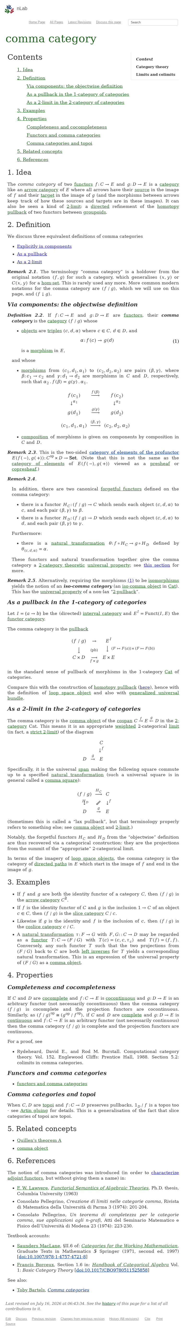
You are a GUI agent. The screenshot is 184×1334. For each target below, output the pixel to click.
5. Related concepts (39, 151)
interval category (102, 613)
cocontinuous (120, 998)
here (145, 687)
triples (54, 330)
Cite (147, 1319)
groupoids (94, 212)
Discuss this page (108, 22)
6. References (32, 159)
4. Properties (32, 118)
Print (159, 1319)
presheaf (160, 463)
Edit (8, 1319)
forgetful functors (121, 488)
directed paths (50, 863)
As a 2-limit (29, 261)
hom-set (50, 282)
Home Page (37, 22)
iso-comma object (141, 586)
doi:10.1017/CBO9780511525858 (112, 1270)
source (142, 189)
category (169, 184)
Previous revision (44, 1319)
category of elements (38, 463)
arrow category (41, 189)
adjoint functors (25, 1178)
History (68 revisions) (124, 1319)
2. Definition (31, 78)
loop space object (70, 692)
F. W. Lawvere (32, 1187)
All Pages (56, 22)
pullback (78, 628)
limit (174, 726)
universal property (108, 565)
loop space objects (92, 858)
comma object (85, 720)
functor (39, 939)
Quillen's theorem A (39, 1140)
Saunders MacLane (38, 1245)
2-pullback (124, 591)
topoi (48, 1104)
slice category (88, 913)
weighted (125, 726)
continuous (19, 1020)
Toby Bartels (31, 1289)
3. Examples (31, 110)
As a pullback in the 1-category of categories (78, 94)
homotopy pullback (115, 687)
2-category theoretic (62, 565)
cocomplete (55, 998)
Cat (172, 586)
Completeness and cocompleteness (67, 127)
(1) (131, 580)
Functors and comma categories (63, 135)
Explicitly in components (44, 246)
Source (10, 1324)
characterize (165, 1172)
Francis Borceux (35, 1264)
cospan (124, 720)
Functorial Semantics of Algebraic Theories (100, 1187)
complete (131, 1014)
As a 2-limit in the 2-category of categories (75, 102)
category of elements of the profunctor (134, 452)
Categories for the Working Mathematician (129, 1245)
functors (83, 184)
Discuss (21, 1319)
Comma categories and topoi (59, 143)
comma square (61, 780)
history (108, 1303)
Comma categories (68, 1289)
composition (34, 436)
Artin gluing (34, 1110)
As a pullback (32, 253)
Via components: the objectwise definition (75, 86)
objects (29, 330)
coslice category (44, 926)
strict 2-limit (43, 731)
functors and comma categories (52, 1083)
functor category (25, 618)
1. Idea (25, 69)
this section (157, 565)
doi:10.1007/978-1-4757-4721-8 (52, 1256)
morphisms (33, 370)
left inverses (96, 951)
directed (100, 206)
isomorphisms (163, 580)
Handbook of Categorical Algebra (130, 1264)
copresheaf (24, 469)
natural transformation (78, 543)
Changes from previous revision (82, 1319)
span (83, 769)
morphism (41, 350)
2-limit (74, 206)
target (47, 195)
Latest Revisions (79, 22)
